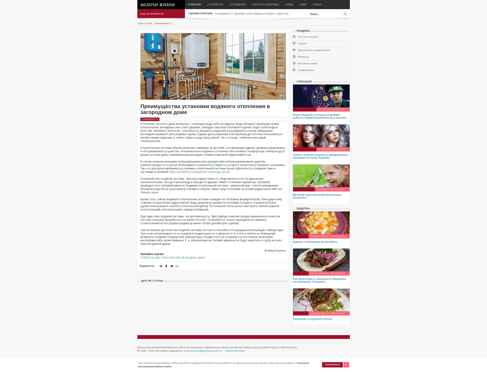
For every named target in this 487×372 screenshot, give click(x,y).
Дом (303, 4)
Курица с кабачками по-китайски (315, 241)
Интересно (215, 4)
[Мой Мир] (177, 266)
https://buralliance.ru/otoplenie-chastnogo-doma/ (199, 172)
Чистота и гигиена (308, 36)
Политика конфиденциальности (202, 350)
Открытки (195, 4)
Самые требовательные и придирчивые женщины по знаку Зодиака (320, 156)
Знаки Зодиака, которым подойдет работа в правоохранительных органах (320, 116)
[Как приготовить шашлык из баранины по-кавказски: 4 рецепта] (321, 259)
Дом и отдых (145, 23)
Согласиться (332, 364)
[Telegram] (171, 266)
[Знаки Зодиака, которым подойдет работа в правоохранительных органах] (321, 95)
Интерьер (303, 56)
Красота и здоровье (266, 4)
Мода (290, 4)
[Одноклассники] (166, 266)
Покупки (302, 43)
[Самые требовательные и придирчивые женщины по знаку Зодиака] (321, 135)
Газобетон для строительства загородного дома (172, 257)
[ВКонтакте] (161, 266)
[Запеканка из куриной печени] (321, 299)
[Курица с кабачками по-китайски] (321, 222)
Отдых (318, 4)
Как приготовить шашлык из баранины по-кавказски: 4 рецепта (319, 280)
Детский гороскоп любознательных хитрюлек (317, 196)
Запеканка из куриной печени (312, 318)
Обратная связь (235, 350)
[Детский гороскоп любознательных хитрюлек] (321, 175)
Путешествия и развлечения (314, 50)
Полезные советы (308, 63)
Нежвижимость (163, 23)
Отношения (238, 4)
